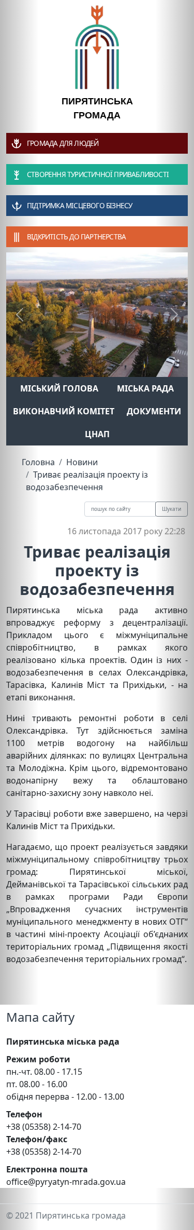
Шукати (171, 508)
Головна (38, 462)
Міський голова (59, 388)
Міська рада (145, 388)
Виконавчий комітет (63, 411)
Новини (82, 462)
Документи (154, 411)
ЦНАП (97, 434)
